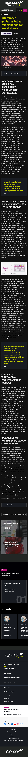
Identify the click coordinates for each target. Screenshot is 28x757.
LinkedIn (12, 724)
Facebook (5, 724)
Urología (16, 33)
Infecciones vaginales (10, 591)
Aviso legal (13, 729)
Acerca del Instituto (10, 669)
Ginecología (4, 14)
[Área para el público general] (25, 10)
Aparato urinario (7, 33)
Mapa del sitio (13, 736)
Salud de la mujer (21, 514)
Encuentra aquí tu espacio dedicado (12, 714)
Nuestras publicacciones (11, 664)
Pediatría (6, 698)
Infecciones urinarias (10, 589)
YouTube (15, 724)
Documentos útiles (9, 682)
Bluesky (21, 724)
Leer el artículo (7, 635)
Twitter (9, 724)
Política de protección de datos (13, 734)
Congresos (7, 673)
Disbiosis (13, 514)
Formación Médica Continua (12, 677)
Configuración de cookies (13, 738)
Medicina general (8, 701)
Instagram (18, 724)
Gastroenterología (9, 691)
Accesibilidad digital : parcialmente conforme (13, 740)
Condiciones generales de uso (13, 731)
